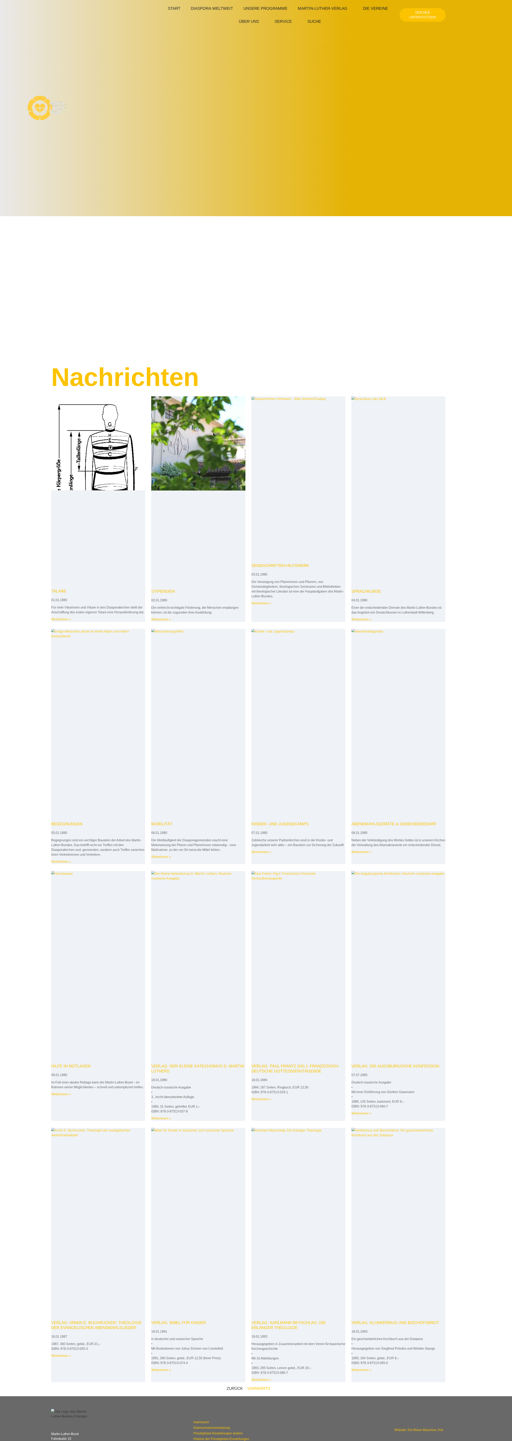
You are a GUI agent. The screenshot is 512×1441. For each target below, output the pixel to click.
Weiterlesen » (61, 619)
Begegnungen (66, 824)
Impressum (201, 1422)
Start (174, 8)
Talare (58, 591)
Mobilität (161, 824)
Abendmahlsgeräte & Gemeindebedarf (394, 824)
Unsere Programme (265, 8)
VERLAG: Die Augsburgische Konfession (395, 1066)
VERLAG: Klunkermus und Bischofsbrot (395, 1322)
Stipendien (163, 591)
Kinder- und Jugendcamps (280, 824)
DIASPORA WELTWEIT (212, 8)
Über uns (249, 21)
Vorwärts (258, 1388)
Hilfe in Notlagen (71, 1066)
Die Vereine (375, 8)
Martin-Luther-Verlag (322, 8)
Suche (314, 21)
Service (283, 21)
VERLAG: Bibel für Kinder (178, 1322)
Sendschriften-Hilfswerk (280, 565)
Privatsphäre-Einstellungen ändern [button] (218, 1433)
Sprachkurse (366, 591)
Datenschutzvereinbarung (211, 1427)
